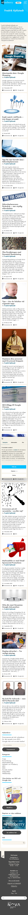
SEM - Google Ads (19, 90)
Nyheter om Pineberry (10, 764)
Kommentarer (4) (8, 430)
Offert (18, 3)
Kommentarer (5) (8, 135)
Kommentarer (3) (8, 188)
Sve (16, 893)
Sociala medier (7, 770)
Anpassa (13, 471)
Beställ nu (9, 808)
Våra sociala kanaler (14, 881)
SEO (16, 325)
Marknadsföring (7, 762)
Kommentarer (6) (8, 233)
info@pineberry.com (14, 874)
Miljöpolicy (14, 886)
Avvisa (14, 475)
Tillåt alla (14, 466)
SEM (3, 768)
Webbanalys (6, 773)
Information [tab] (14, 442)
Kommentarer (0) (8, 90)
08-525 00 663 (14, 876)
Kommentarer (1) (8, 479)
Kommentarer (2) (8, 278)
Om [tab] (23, 442)
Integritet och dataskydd (14, 883)
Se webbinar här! (12, 833)
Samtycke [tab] (5, 442)
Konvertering (6, 761)
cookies (16, 449)
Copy (4, 759)
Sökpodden (6, 771)
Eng (12, 893)
